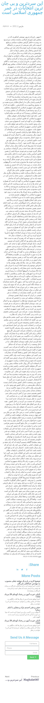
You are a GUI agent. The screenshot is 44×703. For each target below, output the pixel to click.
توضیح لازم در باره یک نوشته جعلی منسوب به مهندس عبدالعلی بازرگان (22, 582)
